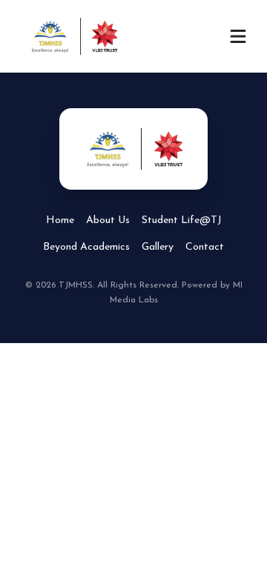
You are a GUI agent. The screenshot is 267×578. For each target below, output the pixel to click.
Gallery (158, 247)
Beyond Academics (86, 247)
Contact (204, 247)
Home (60, 220)
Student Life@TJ (182, 220)
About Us (108, 220)
